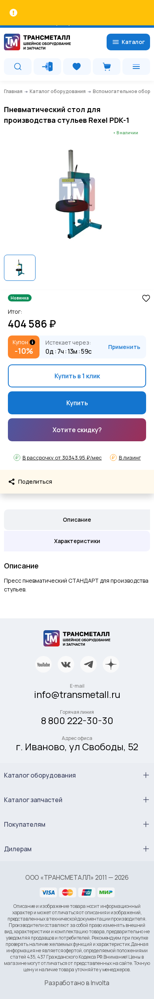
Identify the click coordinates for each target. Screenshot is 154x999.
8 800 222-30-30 (77, 720)
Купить (77, 402)
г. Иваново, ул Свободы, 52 (77, 746)
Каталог (133, 42)
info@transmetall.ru (77, 694)
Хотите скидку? (77, 429)
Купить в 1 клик (77, 376)
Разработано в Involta (77, 982)
